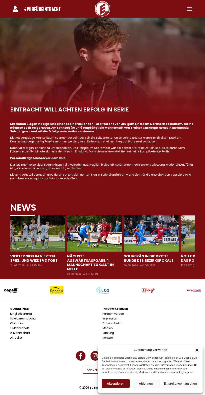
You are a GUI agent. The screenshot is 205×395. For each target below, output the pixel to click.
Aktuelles (16, 338)
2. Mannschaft (20, 333)
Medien (107, 328)
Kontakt (107, 338)
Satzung (108, 333)
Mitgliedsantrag (21, 314)
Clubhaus (16, 323)
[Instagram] (95, 356)
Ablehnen (146, 383)
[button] (197, 350)
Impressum (110, 318)
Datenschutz (111, 323)
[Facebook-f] (80, 356)
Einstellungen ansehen (180, 383)
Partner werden (113, 314)
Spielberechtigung (23, 318)
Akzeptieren (116, 383)
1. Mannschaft (19, 328)
